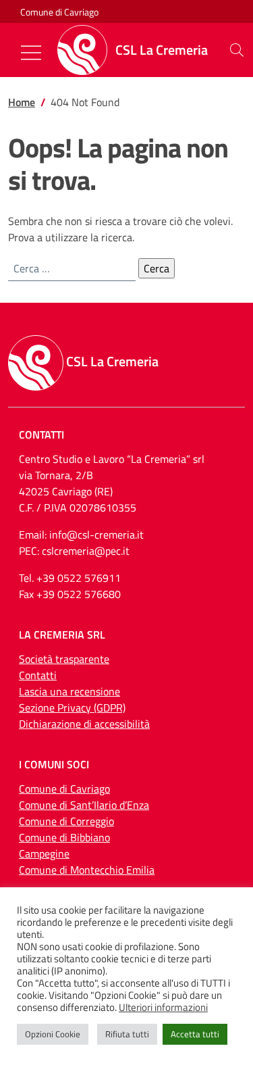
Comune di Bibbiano (64, 837)
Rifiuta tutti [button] (127, 1034)
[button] (237, 50)
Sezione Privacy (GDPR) (72, 707)
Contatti (38, 675)
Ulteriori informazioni (163, 1007)
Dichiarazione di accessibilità (84, 724)
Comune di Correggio (66, 821)
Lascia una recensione (69, 691)
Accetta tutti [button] (195, 1034)
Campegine (44, 853)
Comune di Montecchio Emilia (86, 870)
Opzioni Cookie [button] (52, 1034)
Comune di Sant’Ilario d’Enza (84, 805)
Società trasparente (64, 659)
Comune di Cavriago (59, 12)
